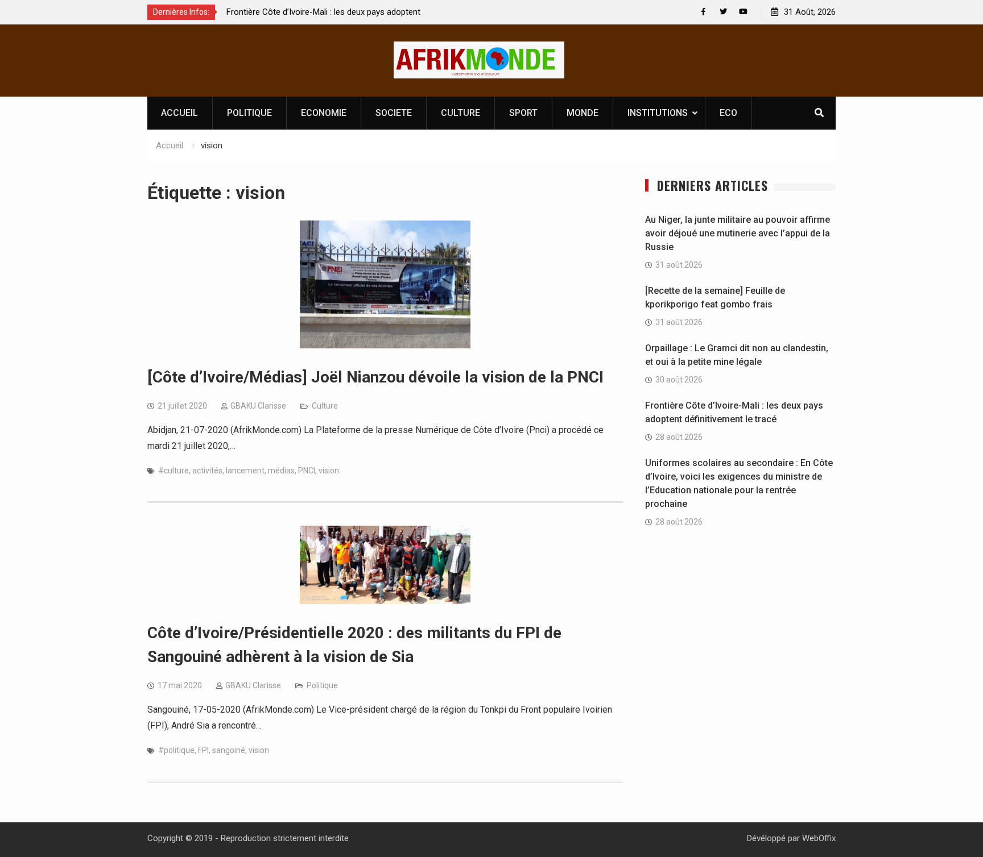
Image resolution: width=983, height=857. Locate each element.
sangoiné (228, 750)
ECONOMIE (323, 112)
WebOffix (819, 838)
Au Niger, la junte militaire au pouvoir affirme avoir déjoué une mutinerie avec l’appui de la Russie (737, 233)
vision (329, 470)
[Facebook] (703, 12)
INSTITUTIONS (657, 112)
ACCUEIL (179, 112)
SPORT (523, 112)
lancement (245, 470)
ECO (728, 112)
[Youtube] (743, 12)
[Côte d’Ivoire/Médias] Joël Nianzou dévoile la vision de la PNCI (375, 377)
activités (207, 470)
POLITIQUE (249, 112)
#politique (176, 750)
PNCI (306, 470)
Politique (322, 685)
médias (281, 470)
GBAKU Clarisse (258, 405)
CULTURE (460, 112)
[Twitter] (723, 12)
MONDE (582, 112)
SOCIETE (393, 112)
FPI (203, 750)
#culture (173, 470)
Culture (325, 405)
